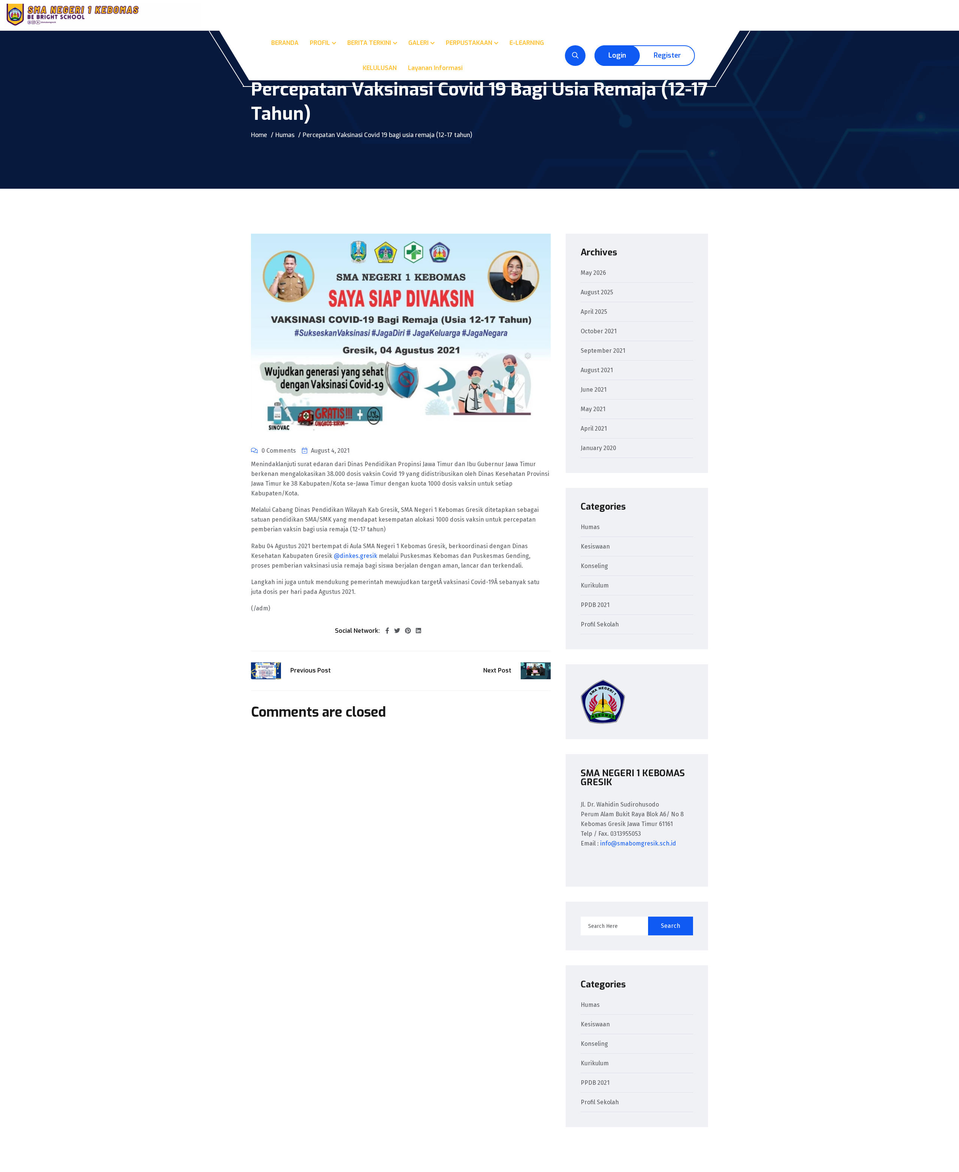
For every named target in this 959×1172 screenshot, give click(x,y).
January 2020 (598, 448)
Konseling (594, 566)
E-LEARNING (526, 43)
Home (259, 135)
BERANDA (285, 43)
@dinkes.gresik (355, 555)
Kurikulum (595, 586)
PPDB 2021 (595, 605)
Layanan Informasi (435, 68)
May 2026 (593, 273)
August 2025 (597, 292)
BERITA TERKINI (369, 43)
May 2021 (593, 409)
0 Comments (278, 450)
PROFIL (320, 43)
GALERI (418, 43)
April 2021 (594, 429)
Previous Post (310, 670)
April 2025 (594, 312)
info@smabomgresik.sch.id (638, 843)
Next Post (497, 670)
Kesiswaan (595, 547)
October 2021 (599, 331)
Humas (284, 135)
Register (667, 55)
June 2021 (593, 390)
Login (617, 55)
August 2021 (597, 370)
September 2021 (603, 351)
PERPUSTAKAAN (469, 43)
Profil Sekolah (600, 625)
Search (670, 925)
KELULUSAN (380, 68)
